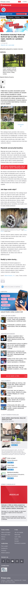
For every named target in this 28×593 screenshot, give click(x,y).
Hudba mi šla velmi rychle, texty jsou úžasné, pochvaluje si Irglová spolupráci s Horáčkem (17, 360)
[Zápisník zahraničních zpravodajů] (14, 25)
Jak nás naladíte (19, 532)
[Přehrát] (2, 82)
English (24, 580)
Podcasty (3, 550)
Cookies (3, 580)
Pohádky (11, 299)
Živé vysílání (5, 305)
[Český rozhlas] (5, 1)
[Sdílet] (4, 87)
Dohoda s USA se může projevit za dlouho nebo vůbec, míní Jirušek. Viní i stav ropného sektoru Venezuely (13, 506)
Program (10, 17)
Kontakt (17, 541)
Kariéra (16, 539)
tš (13, 275)
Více (23, 17)
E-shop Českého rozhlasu (10, 414)
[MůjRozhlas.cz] (3, 52)
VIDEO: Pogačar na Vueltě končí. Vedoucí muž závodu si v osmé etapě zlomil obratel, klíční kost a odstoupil (13, 518)
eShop (3, 539)
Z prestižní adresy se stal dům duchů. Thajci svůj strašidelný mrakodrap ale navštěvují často (16, 319)
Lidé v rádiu (18, 536)
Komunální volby (5, 534)
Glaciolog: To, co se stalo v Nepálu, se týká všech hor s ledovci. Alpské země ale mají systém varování (13, 513)
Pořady (17, 17)
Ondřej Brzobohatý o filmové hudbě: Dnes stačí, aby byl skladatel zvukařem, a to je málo (17, 367)
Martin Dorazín (7, 72)
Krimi (3, 299)
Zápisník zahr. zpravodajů (7, 45)
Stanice (3, 536)
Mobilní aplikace (5, 552)
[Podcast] (1, 87)
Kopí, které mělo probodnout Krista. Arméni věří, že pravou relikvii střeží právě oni (16, 399)
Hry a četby (5, 295)
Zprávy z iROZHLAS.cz (8, 484)
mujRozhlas (4, 291)
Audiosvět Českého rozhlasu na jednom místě (12, 312)
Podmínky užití (17, 580)
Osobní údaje (10, 580)
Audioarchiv (4, 548)
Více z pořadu (6, 381)
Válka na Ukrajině (5, 532)
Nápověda (17, 534)
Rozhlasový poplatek (20, 543)
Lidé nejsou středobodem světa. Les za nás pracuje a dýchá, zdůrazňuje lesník (13, 167)
